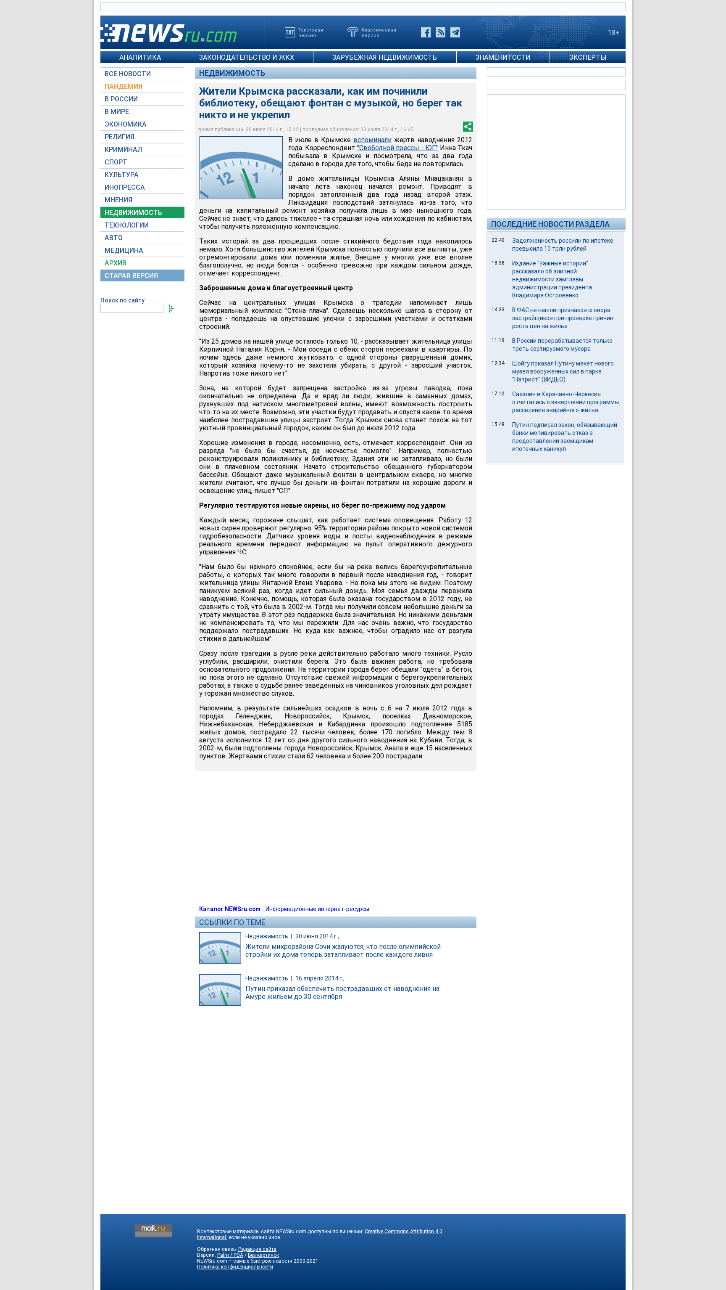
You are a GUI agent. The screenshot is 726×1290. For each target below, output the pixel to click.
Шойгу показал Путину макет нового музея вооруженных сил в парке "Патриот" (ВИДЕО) (563, 371)
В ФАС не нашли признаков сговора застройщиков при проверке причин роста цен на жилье (562, 318)
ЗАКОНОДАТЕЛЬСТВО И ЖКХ (246, 57)
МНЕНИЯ (118, 200)
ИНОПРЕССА (125, 187)
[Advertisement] (556, 151)
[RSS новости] (440, 32)
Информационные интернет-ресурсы (317, 909)
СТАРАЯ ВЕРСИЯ (131, 276)
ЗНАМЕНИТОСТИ (503, 57)
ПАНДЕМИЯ (123, 86)
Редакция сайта (257, 1249)
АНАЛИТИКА (140, 57)
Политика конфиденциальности (235, 1267)
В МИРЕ (117, 112)
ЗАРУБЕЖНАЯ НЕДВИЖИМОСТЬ (384, 57)
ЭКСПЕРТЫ (588, 57)
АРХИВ (115, 263)
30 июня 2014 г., (317, 936)
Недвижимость (232, 73)
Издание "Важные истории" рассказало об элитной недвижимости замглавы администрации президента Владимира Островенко (552, 279)
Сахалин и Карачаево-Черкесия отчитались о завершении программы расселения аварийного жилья (565, 402)
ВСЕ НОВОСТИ (128, 74)
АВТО (114, 238)
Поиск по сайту (122, 300)
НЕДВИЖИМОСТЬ (133, 213)
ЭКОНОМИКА (126, 124)
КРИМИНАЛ (123, 150)
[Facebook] (426, 32)
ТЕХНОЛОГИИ (127, 225)
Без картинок (263, 1255)
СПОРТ (116, 162)
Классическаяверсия (379, 32)
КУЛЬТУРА (122, 175)
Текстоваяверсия (310, 32)
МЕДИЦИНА (124, 250)
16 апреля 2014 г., (320, 978)
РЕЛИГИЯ (119, 137)
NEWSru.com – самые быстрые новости (244, 1261)
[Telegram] (455, 32)
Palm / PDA (230, 1255)
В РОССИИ (121, 99)
